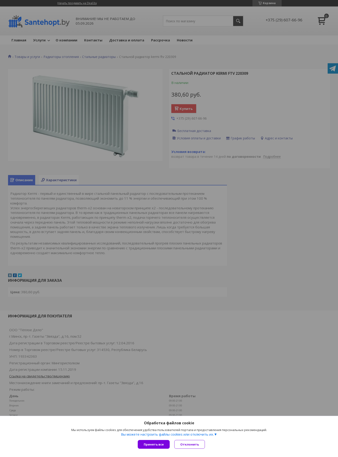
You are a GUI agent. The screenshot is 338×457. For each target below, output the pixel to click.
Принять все (154, 444)
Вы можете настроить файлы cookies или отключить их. (167, 434)
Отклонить (189, 444)
